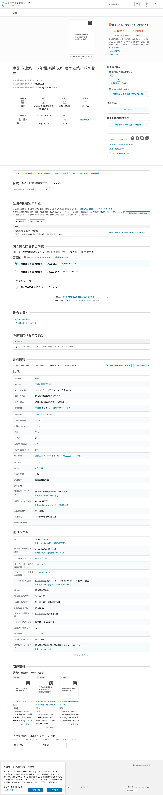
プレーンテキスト (27, 346)
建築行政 (39, 455)
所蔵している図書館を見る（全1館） (129, 94)
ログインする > (114, 54)
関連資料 (95, 173)
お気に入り (114, 139)
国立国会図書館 (45, 173)
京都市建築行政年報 (44, 384)
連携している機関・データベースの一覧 (95, 209)
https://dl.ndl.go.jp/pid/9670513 (49, 552)
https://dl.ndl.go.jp (43, 649)
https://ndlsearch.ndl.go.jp (47, 495)
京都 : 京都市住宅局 (43, 414)
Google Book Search (25, 322)
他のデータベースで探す (121, 153)
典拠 (68, 408)
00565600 (67, 455)
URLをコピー (123, 139)
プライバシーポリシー (69, 787)
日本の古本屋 (22, 319)
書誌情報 (83, 173)
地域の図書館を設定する (137, 213)
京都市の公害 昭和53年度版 (23, 703)
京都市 (38, 407)
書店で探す (129, 109)
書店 (57, 173)
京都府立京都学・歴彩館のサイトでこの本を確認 (126, 232)
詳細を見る (85, 119)
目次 (17, 173)
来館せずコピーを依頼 (118, 83)
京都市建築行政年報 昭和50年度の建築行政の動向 (46, 704)
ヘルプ (146, 6)
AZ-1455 (39, 468)
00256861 (57, 407)
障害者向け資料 (69, 173)
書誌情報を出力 (118, 148)
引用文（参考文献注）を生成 (123, 144)
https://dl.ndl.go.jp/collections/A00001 (52, 584)
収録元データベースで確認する (130, 30)
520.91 (38, 462)
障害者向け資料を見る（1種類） (129, 124)
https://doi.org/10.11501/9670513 (50, 543)
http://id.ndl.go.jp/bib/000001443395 (51, 504)
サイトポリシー (86, 787)
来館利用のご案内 (61, 257)
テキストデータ (42, 564)
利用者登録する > (115, 51)
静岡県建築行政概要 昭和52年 (69, 703)
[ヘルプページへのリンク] (81, 58)
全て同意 (54, 790)
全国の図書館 (28, 173)
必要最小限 (36, 790)
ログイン (156, 6)
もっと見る (25, 724)
